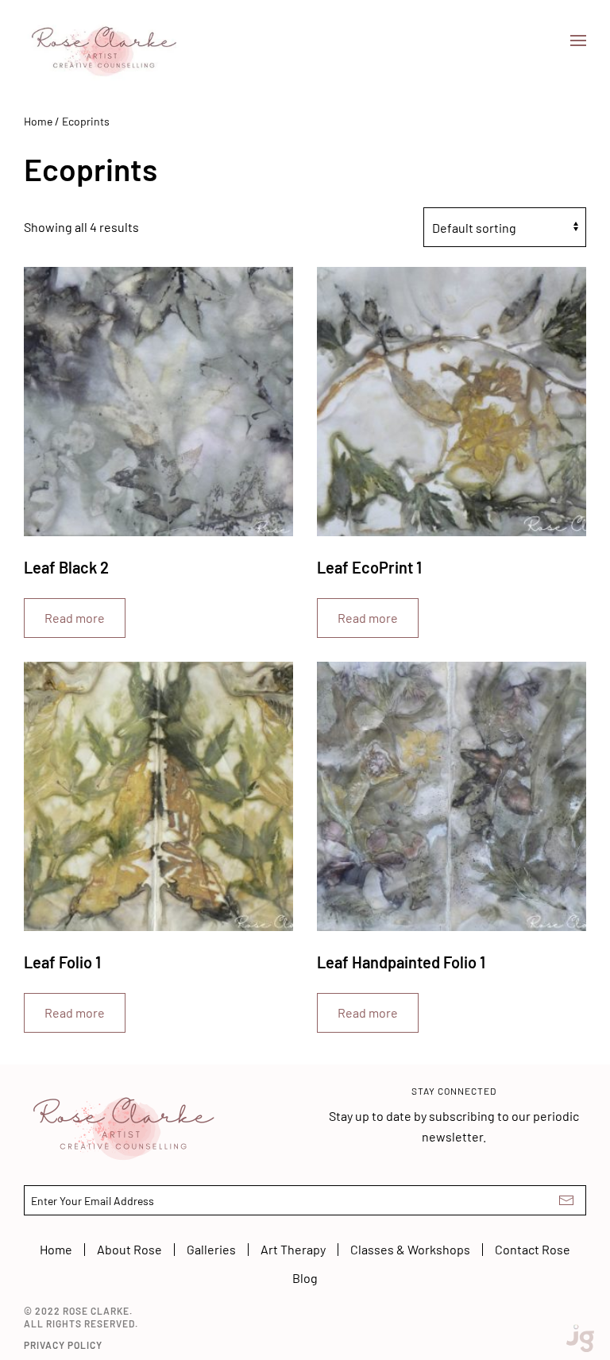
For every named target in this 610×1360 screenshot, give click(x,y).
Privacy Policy (63, 1344)
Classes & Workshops (410, 1249)
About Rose (129, 1249)
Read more (74, 617)
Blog (305, 1277)
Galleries (211, 1249)
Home (38, 121)
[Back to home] (103, 40)
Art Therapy (293, 1249)
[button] (578, 40)
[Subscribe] (566, 1200)
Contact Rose (532, 1249)
